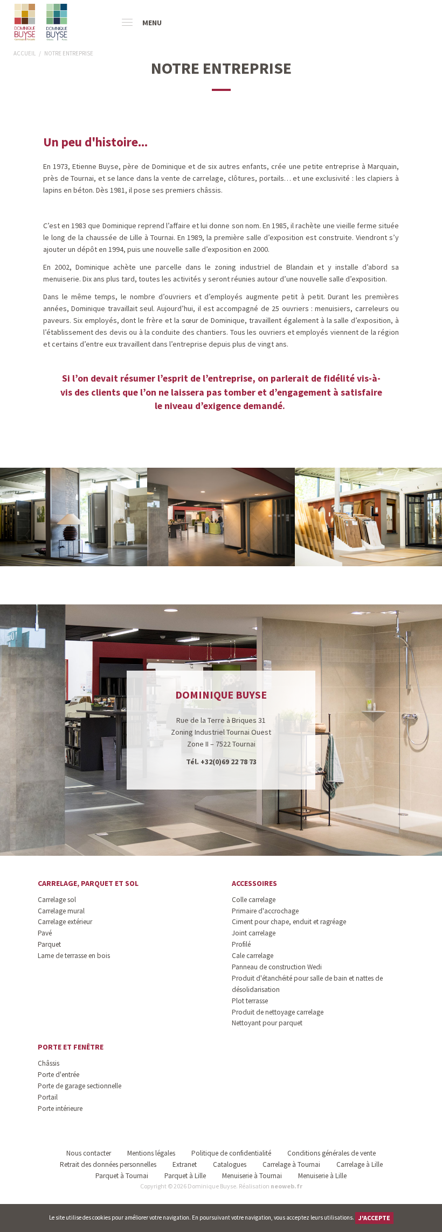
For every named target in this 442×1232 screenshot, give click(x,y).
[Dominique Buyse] (42, 22)
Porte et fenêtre (70, 1047)
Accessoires (254, 883)
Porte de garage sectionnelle (79, 1085)
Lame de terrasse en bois (74, 955)
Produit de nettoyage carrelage (277, 1012)
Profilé (241, 944)
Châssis (48, 1063)
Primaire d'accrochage (265, 911)
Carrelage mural (61, 911)
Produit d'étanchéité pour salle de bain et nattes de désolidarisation (307, 984)
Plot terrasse (250, 1000)
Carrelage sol (57, 899)
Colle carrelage (253, 899)
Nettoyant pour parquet (267, 1022)
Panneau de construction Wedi (277, 966)
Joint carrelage (253, 933)
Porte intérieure (60, 1108)
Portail (48, 1097)
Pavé (45, 933)
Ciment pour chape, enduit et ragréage (289, 921)
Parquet (49, 944)
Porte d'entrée (58, 1074)
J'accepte (374, 1218)
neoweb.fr (286, 1186)
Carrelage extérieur (65, 921)
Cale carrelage (252, 955)
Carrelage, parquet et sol (88, 883)
